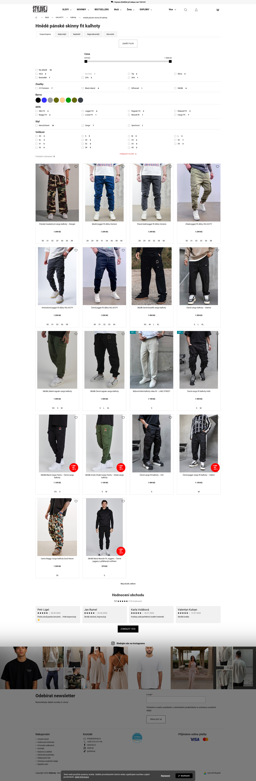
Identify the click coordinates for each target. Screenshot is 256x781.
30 (180, 140)
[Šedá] (50, 100)
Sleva (181, 74)
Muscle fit (137, 115)
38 (88, 147)
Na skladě (45, 70)
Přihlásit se (156, 719)
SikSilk (182, 88)
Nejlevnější (62, 34)
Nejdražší (76, 34)
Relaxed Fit (184, 111)
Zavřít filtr (128, 43)
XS (42, 136)
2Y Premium (46, 88)
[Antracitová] (80, 100)
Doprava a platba (44, 752)
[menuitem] (67, 9)
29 (134, 140)
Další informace (82, 777)
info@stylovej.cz (94, 738)
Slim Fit (44, 111)
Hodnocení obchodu (128, 595)
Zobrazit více (128, 629)
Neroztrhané (46, 125)
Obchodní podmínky (45, 755)
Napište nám (42, 764)
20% (88, 77)
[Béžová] (62, 100)
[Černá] (38, 100)
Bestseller (44, 77)
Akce (42, 74)
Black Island (92, 88)
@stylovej (91, 751)
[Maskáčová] (74, 100)
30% (134, 77)
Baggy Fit (44, 115)
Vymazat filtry (127, 154)
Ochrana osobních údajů (47, 761)
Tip (134, 74)
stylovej (90, 748)
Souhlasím (185, 776)
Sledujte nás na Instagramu (131, 643)
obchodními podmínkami (185, 707)
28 (88, 140)
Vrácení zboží (43, 739)
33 (134, 144)
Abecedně (110, 34)
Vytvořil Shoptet (214, 773)
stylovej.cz (91, 745)
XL (42, 140)
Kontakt (40, 748)
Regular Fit (137, 111)
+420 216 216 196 (94, 742)
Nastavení (165, 776)
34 (180, 144)
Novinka (90, 74)
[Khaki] (56, 100)
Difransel (136, 88)
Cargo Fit (183, 115)
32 (88, 144)
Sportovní (137, 125)
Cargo (89, 125)
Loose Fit (90, 115)
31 (42, 144)
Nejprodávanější (93, 34)
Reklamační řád (43, 758)
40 (134, 147)
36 (42, 147)
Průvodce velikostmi (45, 745)
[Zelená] (68, 100)
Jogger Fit (91, 111)
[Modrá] (44, 100)
